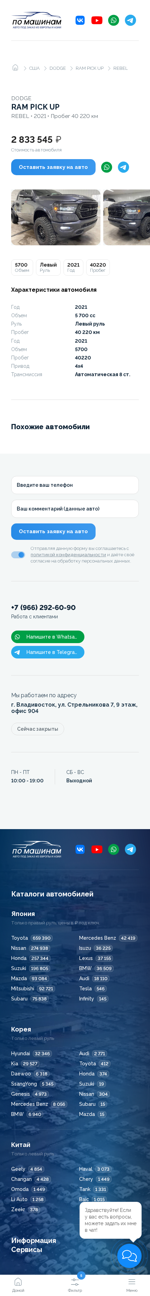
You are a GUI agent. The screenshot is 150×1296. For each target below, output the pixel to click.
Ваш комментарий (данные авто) (58, 509)
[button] (129, 1256)
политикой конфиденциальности (68, 554)
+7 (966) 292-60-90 (43, 611)
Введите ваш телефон (45, 485)
